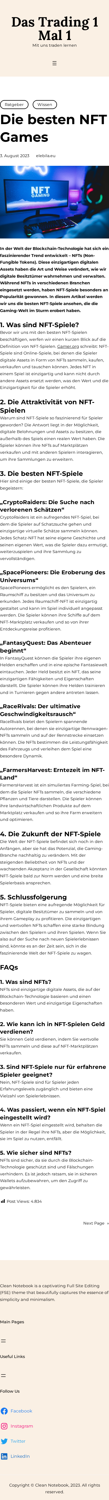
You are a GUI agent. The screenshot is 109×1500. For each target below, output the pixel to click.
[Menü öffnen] (54, 63)
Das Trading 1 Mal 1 (54, 28)
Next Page (96, 1223)
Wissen (44, 104)
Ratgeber (14, 104)
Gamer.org (68, 346)
